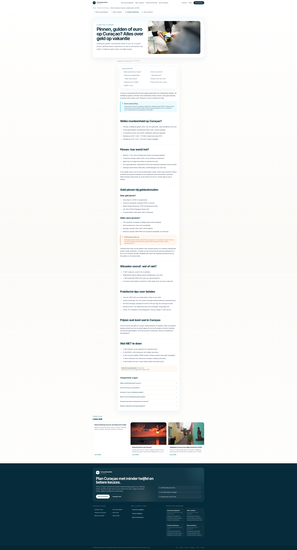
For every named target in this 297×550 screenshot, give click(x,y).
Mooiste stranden (99, 515)
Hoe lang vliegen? (118, 509)
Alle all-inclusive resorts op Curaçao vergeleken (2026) (193, 516)
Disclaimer (192, 547)
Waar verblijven (139, 2)
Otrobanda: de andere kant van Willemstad (174, 518)
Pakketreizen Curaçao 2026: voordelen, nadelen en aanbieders (193, 531)
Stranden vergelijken (138, 509)
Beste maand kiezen (138, 517)
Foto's (197, 547)
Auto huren (116, 512)
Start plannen (199, 2)
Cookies (186, 547)
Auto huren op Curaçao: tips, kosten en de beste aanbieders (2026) (174, 531)
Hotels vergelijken (137, 513)
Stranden (184, 2)
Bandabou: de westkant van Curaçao (173, 516)
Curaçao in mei (99, 509)
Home (94, 8)
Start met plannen (103, 496)
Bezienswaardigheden (127, 2)
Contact (202, 547)
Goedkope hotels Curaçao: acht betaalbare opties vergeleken (194, 520)
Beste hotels (116, 515)
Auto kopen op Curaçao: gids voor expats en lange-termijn (175, 533)
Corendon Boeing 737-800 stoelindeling (193, 533)
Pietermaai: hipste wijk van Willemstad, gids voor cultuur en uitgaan (174, 520)
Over (177, 547)
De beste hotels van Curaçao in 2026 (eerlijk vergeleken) (194, 518)
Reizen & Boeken (163, 2)
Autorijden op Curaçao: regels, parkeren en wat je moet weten (174, 535)
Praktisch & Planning (151, 2)
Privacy (181, 547)
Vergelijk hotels (117, 496)
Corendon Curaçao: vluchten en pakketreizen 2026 (194, 535)
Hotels (190, 2)
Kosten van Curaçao (100, 512)
